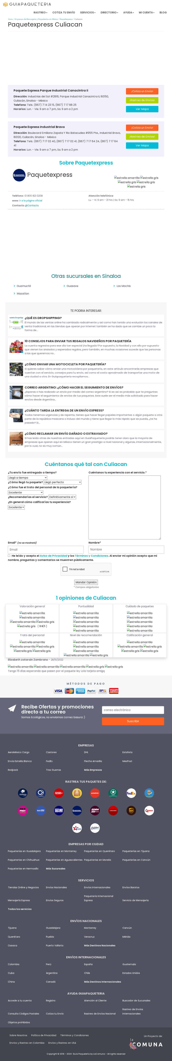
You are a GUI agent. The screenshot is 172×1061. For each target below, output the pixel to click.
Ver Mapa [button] (142, 109)
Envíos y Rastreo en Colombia (27, 1043)
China (11, 981)
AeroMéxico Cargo (18, 752)
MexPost (127, 761)
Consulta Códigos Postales (23, 1013)
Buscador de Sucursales (136, 1000)
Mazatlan (23, 293)
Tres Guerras (53, 770)
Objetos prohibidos (19, 1022)
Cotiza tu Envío (63, 12)
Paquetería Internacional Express (98, 898)
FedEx (49, 761)
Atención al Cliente (95, 1000)
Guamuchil (24, 286)
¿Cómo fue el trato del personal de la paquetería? (42, 487)
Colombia (13, 964)
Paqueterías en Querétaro (99, 851)
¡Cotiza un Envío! (142, 91)
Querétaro (14, 936)
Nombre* (95, 543)
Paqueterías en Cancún (136, 860)
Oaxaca (12, 945)
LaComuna (99, 1053)
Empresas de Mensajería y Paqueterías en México (36, 19)
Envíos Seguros (54, 900)
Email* (22, 543)
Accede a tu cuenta (20, 1000)
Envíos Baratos (130, 887)
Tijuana (12, 928)
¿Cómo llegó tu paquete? (25, 482)
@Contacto (32, 205)
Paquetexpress (66, 19)
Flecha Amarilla (93, 761)
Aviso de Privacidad (53, 556)
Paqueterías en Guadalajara (24, 851)
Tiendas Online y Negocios (23, 887)
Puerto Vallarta (54, 945)
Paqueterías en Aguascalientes (64, 860)
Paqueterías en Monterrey (61, 851)
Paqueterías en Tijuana (135, 851)
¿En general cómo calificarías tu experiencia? (39, 502)
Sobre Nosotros (18, 1035)
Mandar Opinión (86, 582)
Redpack (13, 770)
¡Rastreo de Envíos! (142, 100)
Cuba (11, 973)
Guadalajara (53, 928)
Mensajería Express (19, 900)
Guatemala (129, 964)
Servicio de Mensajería (135, 900)
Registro (50, 1000)
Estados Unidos (131, 973)
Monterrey (90, 928)
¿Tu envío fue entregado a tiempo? (32, 472)
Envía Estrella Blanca (20, 761)
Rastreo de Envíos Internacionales (132, 1011)
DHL (86, 752)
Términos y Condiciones (91, 556)
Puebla (50, 936)
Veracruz (89, 936)
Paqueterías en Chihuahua (23, 860)
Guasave (72, 286)
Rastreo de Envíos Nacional (100, 1013)
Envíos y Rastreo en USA (62, 1043)
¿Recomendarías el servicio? (28, 497)
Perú (48, 964)
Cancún (127, 928)
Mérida (126, 936)
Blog (163, 12)
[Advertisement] (86, 58)
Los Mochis (124, 286)
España (88, 964)
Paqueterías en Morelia (97, 860)
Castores (51, 752)
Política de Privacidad (43, 1035)
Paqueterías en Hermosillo (23, 868)
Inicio (10, 19)
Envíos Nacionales (56, 887)
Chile (87, 973)
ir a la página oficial (30, 200)
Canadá (50, 981)
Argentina (51, 973)
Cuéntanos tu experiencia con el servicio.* (118, 472)
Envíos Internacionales (97, 887)
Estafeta (127, 752)
